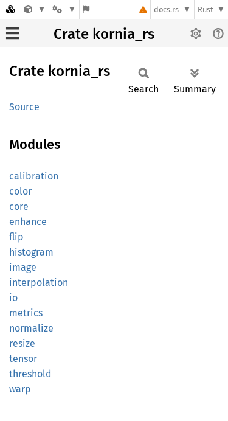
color (20, 191)
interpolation (38, 282)
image (22, 267)
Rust (205, 9)
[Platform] (63, 9)
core (19, 206)
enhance (28, 222)
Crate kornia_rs (104, 34)
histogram (31, 252)
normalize (31, 328)
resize (22, 343)
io (13, 298)
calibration (33, 176)
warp (20, 389)
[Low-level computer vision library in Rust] (35, 9)
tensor (23, 358)
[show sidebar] (12, 33)
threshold (30, 374)
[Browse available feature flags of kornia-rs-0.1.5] (86, 9)
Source (24, 107)
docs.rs (166, 9)
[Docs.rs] (10, 9)
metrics (26, 313)
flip (16, 237)
